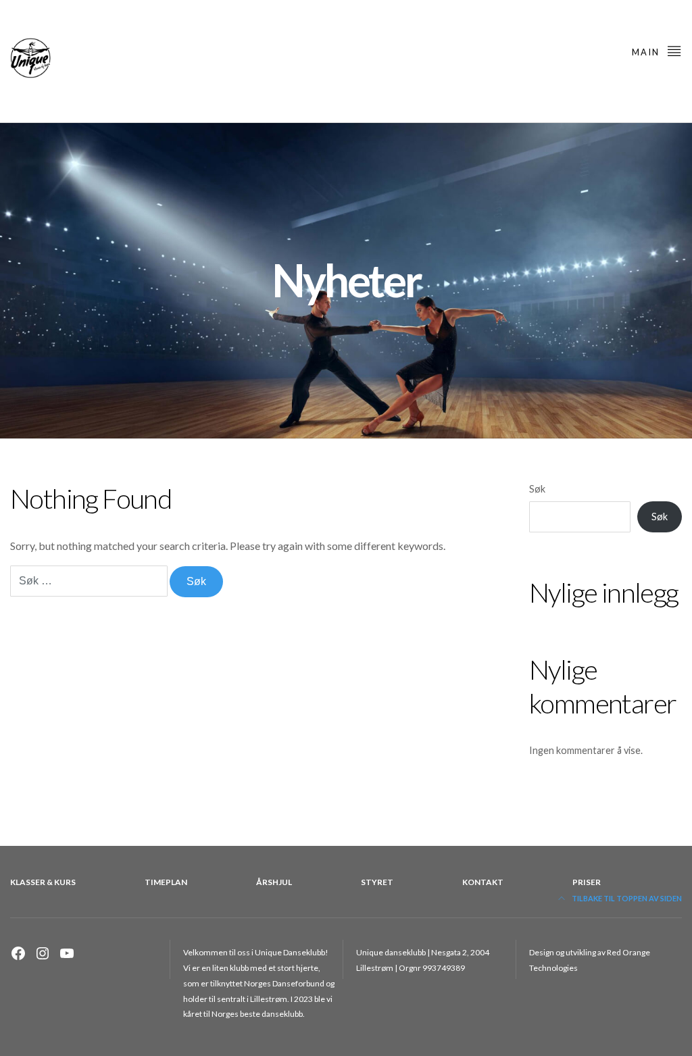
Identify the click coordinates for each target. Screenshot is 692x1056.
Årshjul (274, 882)
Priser (586, 882)
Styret (377, 882)
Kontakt (482, 882)
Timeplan (166, 882)
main (647, 52)
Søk (537, 489)
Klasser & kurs (43, 882)
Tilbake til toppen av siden (626, 898)
